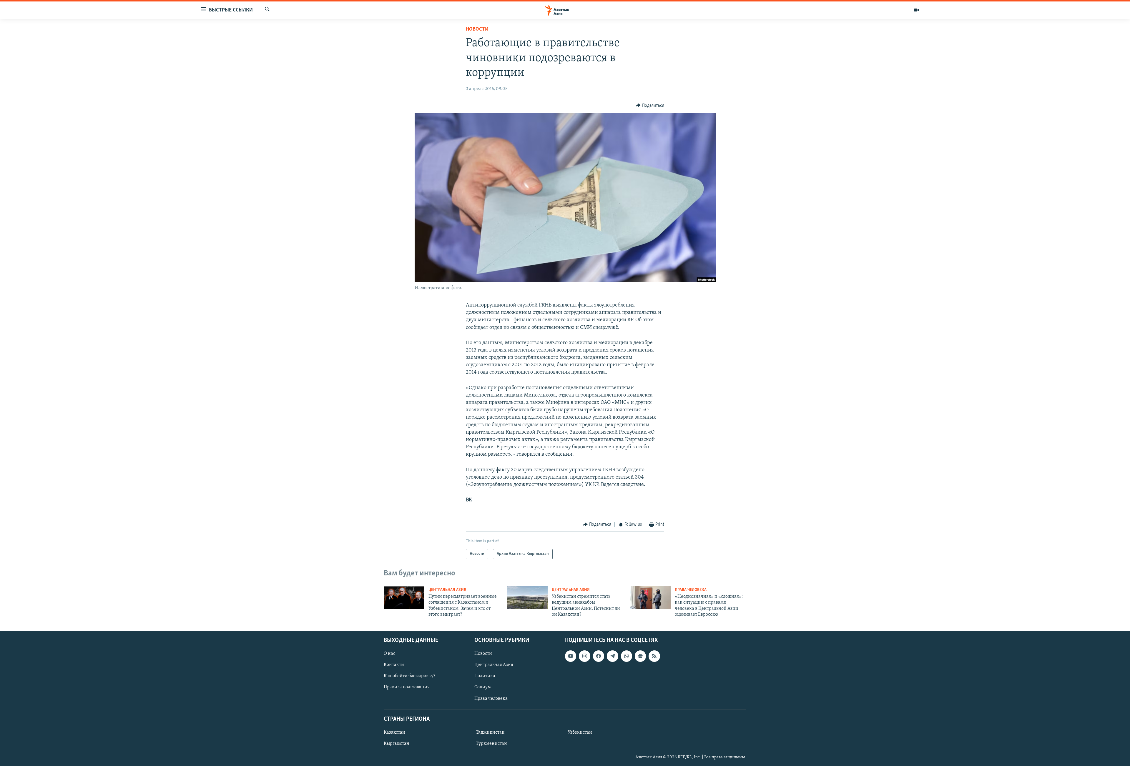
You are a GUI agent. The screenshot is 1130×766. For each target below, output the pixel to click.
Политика (484, 676)
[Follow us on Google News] (640, 656)
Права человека (691, 590)
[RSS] (654, 656)
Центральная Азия (447, 590)
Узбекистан (580, 732)
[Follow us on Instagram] (584, 656)
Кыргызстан (396, 743)
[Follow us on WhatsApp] (626, 656)
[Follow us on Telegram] (612, 656)
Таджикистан (490, 732)
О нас (389, 654)
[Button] (650, 105)
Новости (477, 29)
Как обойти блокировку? (409, 676)
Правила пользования (407, 687)
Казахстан (394, 732)
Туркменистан (491, 743)
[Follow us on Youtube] (570, 656)
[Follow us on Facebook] (598, 656)
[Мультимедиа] (916, 10)
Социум (482, 687)
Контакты (394, 665)
